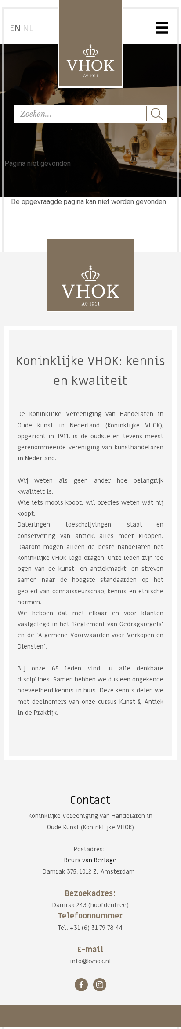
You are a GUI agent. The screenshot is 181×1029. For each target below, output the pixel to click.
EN (15, 28)
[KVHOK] (90, 285)
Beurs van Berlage (90, 860)
